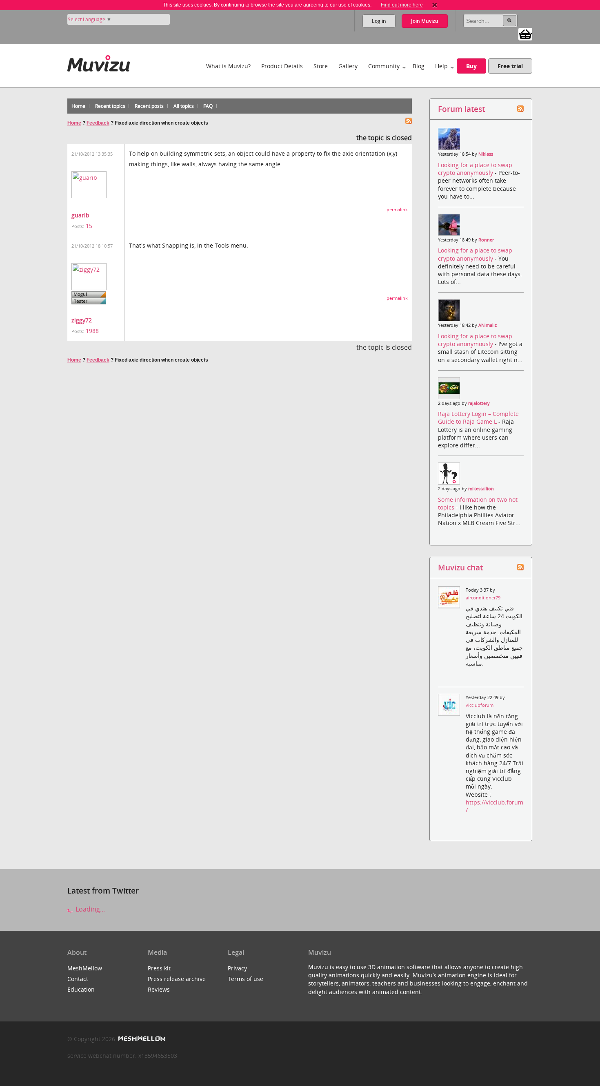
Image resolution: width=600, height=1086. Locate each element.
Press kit (159, 968)
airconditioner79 (483, 598)
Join (424, 21)
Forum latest (461, 109)
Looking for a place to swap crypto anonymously (475, 169)
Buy (471, 66)
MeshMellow (84, 968)
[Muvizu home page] (98, 62)
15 (89, 226)
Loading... (89, 909)
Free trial (510, 66)
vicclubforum (479, 705)
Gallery (348, 66)
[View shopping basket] (525, 33)
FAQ (208, 106)
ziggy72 (81, 320)
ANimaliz (487, 325)
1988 (92, 331)
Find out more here (402, 5)
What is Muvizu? (228, 66)
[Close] (434, 5)
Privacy (237, 968)
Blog (418, 66)
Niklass (485, 154)
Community (384, 66)
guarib (80, 215)
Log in (379, 21)
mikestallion (481, 489)
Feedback (98, 123)
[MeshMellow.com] (141, 1039)
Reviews (159, 989)
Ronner (486, 240)
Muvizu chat (460, 567)
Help (441, 66)
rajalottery (479, 403)
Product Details (282, 66)
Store (320, 66)
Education (81, 989)
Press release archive (177, 979)
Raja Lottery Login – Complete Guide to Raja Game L (478, 417)
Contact (77, 979)
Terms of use (245, 979)
